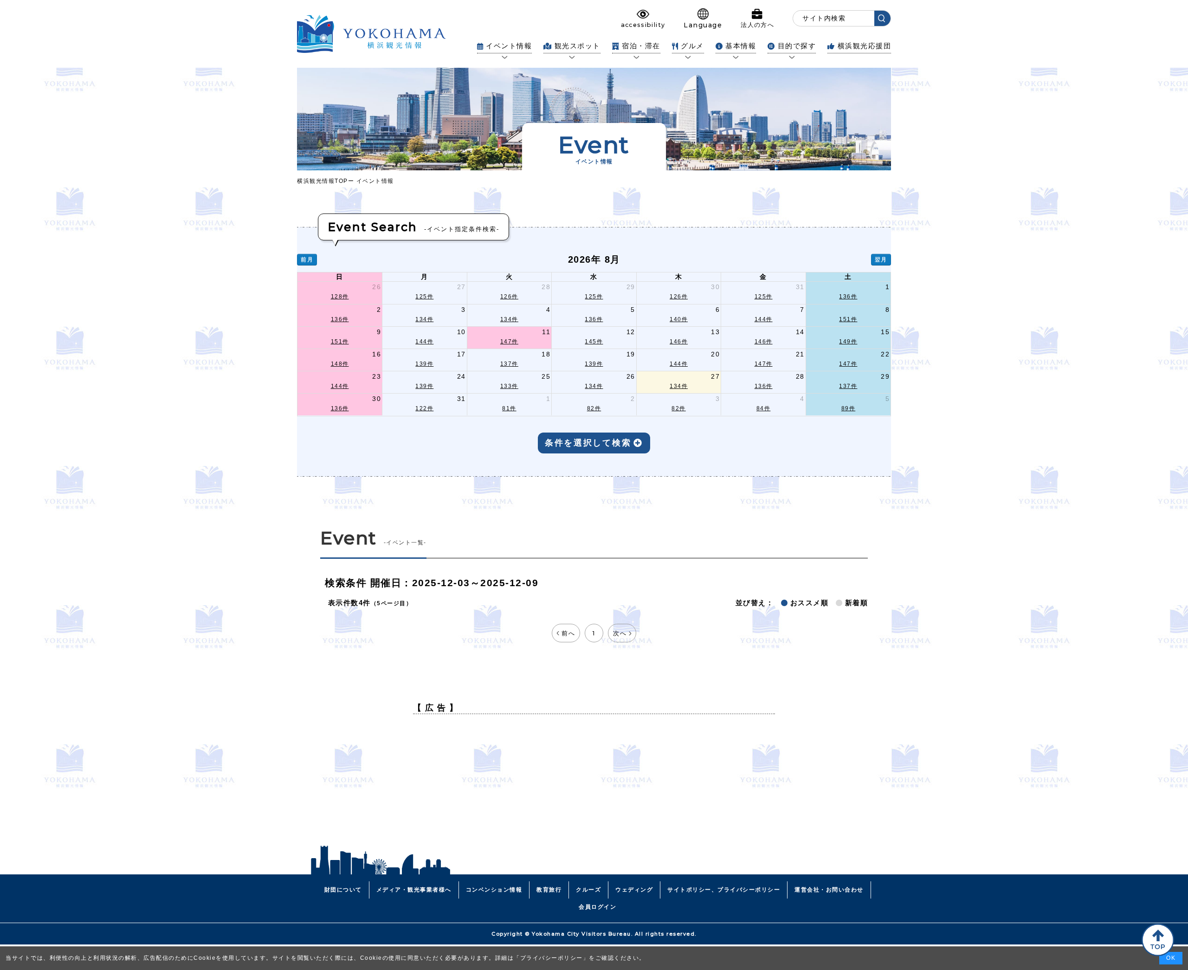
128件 (340, 296)
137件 (509, 364)
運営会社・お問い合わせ (829, 889)
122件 (424, 408)
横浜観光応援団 (864, 46)
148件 (340, 364)
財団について (343, 889)
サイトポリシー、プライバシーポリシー (723, 889)
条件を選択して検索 (588, 442)
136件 (848, 296)
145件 (594, 341)
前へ (568, 633)
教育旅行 (549, 889)
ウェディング (634, 889)
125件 (424, 296)
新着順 (856, 603)
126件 (509, 296)
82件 (594, 408)
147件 (509, 341)
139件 (424, 364)
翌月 (881, 259)
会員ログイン (597, 907)
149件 (848, 341)
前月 (307, 259)
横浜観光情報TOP (322, 181)
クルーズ (588, 889)
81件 (509, 408)
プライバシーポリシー (551, 958)
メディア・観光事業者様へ (414, 889)
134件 (424, 319)
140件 (679, 319)
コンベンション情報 (494, 889)
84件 (763, 408)
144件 (764, 319)
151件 (848, 319)
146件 (679, 341)
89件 (848, 408)
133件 (509, 386)
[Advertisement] (594, 786)
